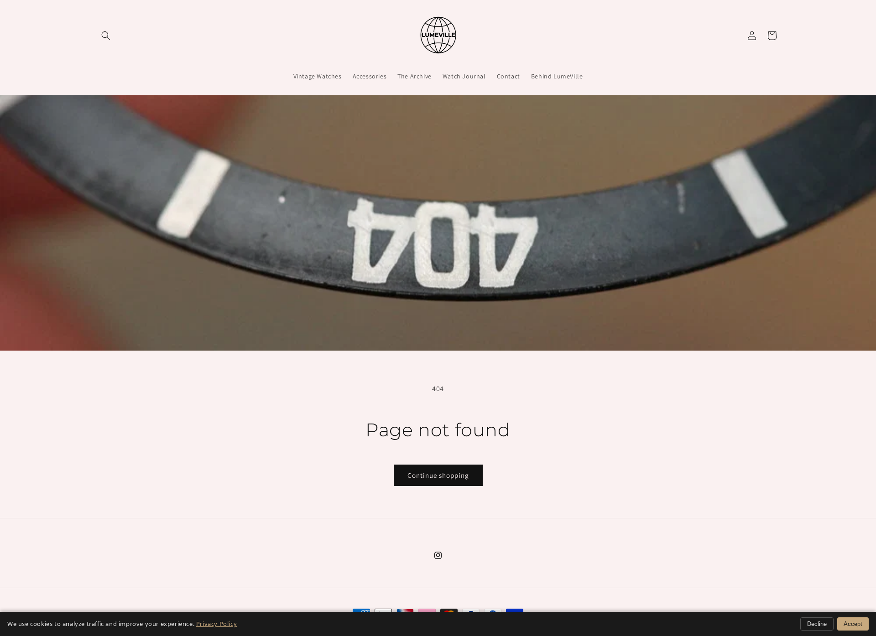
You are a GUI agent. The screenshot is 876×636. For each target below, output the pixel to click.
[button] (106, 36)
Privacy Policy (216, 624)
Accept (853, 623)
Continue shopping (438, 475)
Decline (817, 623)
